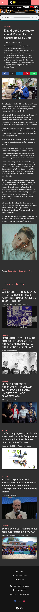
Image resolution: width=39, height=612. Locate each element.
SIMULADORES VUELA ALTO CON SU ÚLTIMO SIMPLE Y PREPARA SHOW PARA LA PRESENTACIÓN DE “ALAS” (18, 343)
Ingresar (20, 579)
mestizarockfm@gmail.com (19, 594)
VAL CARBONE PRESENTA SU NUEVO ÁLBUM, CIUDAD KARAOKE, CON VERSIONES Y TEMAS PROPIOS (19, 296)
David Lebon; (12, 271)
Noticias (7, 26)
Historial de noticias (19, 575)
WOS (31, 271)
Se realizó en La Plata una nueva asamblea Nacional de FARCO (19, 530)
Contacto (19, 571)
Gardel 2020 (23, 271)
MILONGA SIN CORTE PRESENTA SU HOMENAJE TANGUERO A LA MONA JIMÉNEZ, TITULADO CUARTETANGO (17, 390)
